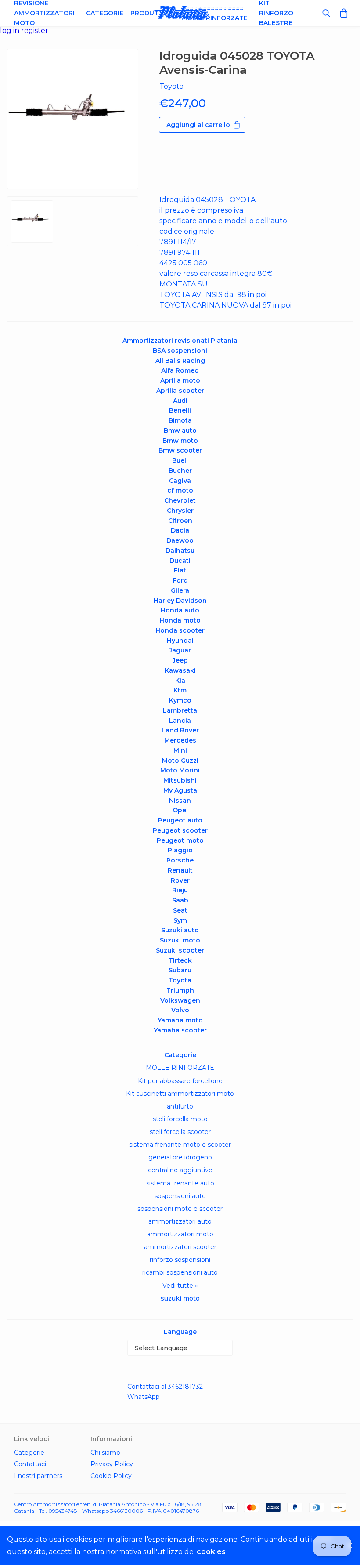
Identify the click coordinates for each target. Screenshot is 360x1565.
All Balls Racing (180, 361)
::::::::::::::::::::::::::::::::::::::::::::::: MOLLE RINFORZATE (214, 13)
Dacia (180, 530)
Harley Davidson (180, 601)
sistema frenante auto (180, 1183)
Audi (180, 401)
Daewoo (180, 540)
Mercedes (180, 740)
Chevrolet (180, 500)
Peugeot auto (180, 820)
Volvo (180, 1010)
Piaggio (180, 850)
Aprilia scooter (180, 391)
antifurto (180, 1106)
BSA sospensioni (180, 351)
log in (10, 30)
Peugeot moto (180, 840)
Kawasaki (180, 670)
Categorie (104, 13)
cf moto (180, 490)
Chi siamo (105, 1452)
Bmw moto (180, 441)
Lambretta (180, 710)
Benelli (180, 410)
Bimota (180, 420)
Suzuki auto (180, 930)
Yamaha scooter (180, 1030)
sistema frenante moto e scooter (180, 1144)
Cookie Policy (111, 1476)
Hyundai (180, 641)
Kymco (180, 700)
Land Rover (180, 730)
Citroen (180, 521)
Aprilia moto (180, 380)
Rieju (180, 890)
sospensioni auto (180, 1196)
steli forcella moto (180, 1119)
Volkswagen (180, 1000)
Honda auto (180, 610)
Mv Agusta (180, 790)
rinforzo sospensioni (180, 1260)
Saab (180, 900)
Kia (180, 681)
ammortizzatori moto (180, 1234)
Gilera (180, 590)
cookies (211, 1551)
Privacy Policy (111, 1464)
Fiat (180, 570)
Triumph (180, 990)
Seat (180, 910)
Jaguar (180, 650)
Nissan (180, 800)
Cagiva (180, 481)
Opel (180, 810)
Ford (180, 580)
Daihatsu (180, 550)
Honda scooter (180, 630)
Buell (180, 460)
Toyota (180, 980)
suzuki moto (180, 1298)
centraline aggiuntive (180, 1170)
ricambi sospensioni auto (180, 1272)
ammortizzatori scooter (180, 1247)
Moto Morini (180, 770)
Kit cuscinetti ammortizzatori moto (180, 1094)
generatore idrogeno (180, 1157)
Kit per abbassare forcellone (180, 1081)
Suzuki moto (180, 940)
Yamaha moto (180, 1020)
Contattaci (30, 1464)
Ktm (180, 690)
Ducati (180, 561)
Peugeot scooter (180, 830)
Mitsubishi (180, 780)
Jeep (180, 660)
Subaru (180, 970)
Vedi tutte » (180, 1286)
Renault (180, 870)
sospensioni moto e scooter (180, 1209)
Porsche (180, 860)
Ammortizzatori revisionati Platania (180, 340)
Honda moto (180, 620)
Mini (180, 750)
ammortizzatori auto (180, 1221)
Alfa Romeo (180, 370)
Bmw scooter (180, 450)
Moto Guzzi (180, 760)
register (34, 30)
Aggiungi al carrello (198, 125)
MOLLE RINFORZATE (180, 1068)
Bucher (180, 471)
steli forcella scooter (180, 1132)
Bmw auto (180, 431)
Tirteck (180, 960)
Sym (180, 920)
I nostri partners (38, 1476)
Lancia (180, 721)
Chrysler (180, 510)
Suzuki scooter (180, 950)
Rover (180, 880)
